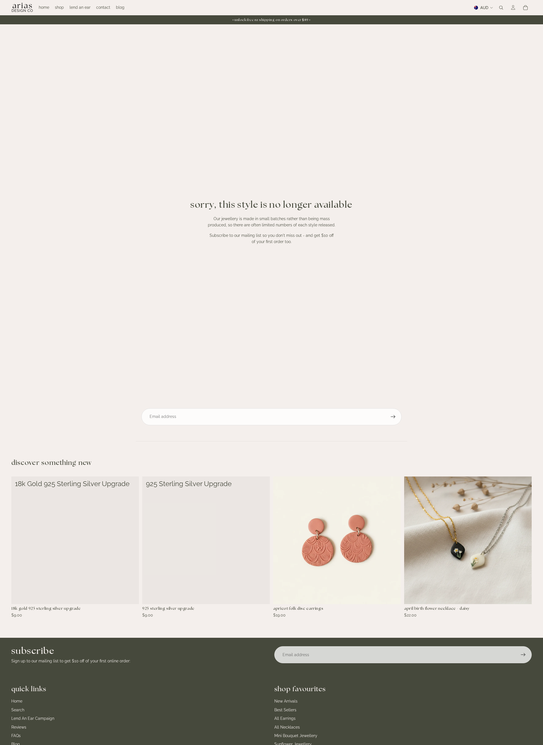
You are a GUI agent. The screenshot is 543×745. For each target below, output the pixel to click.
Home (16, 701)
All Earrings (285, 718)
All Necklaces (287, 727)
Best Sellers (285, 710)
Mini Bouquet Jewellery (295, 735)
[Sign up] (393, 417)
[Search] (501, 7)
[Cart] (525, 7)
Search (17, 710)
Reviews (18, 727)
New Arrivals (286, 701)
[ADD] (130, 595)
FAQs (16, 735)
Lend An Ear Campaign (32, 718)
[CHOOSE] (523, 595)
